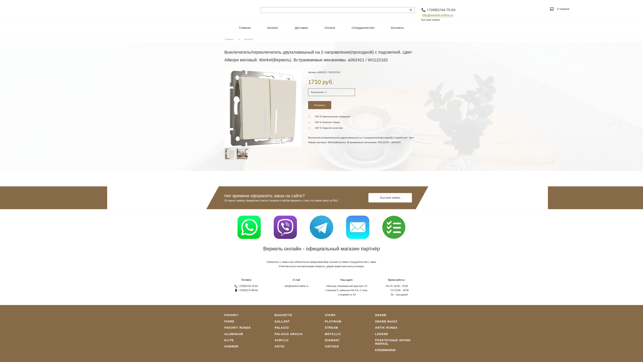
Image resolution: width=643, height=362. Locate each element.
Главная (245, 27)
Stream (331, 327)
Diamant (332, 340)
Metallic (333, 334)
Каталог (272, 27)
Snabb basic (386, 321)
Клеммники (385, 350)
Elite (229, 340)
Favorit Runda (237, 327)
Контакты (397, 27)
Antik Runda (386, 327)
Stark (330, 315)
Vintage (332, 346)
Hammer (231, 346)
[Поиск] (410, 10)
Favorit (231, 315)
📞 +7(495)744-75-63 (438, 10)
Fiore (229, 321)
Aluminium (233, 334)
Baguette (283, 315)
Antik (280, 346)
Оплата (330, 27)
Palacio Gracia (289, 334)
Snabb (380, 315)
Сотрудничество (363, 27)
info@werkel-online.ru (437, 15)
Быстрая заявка (430, 19)
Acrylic (282, 340)
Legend (381, 334)
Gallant (282, 321)
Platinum (333, 321)
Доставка (301, 27)
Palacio (282, 327)
